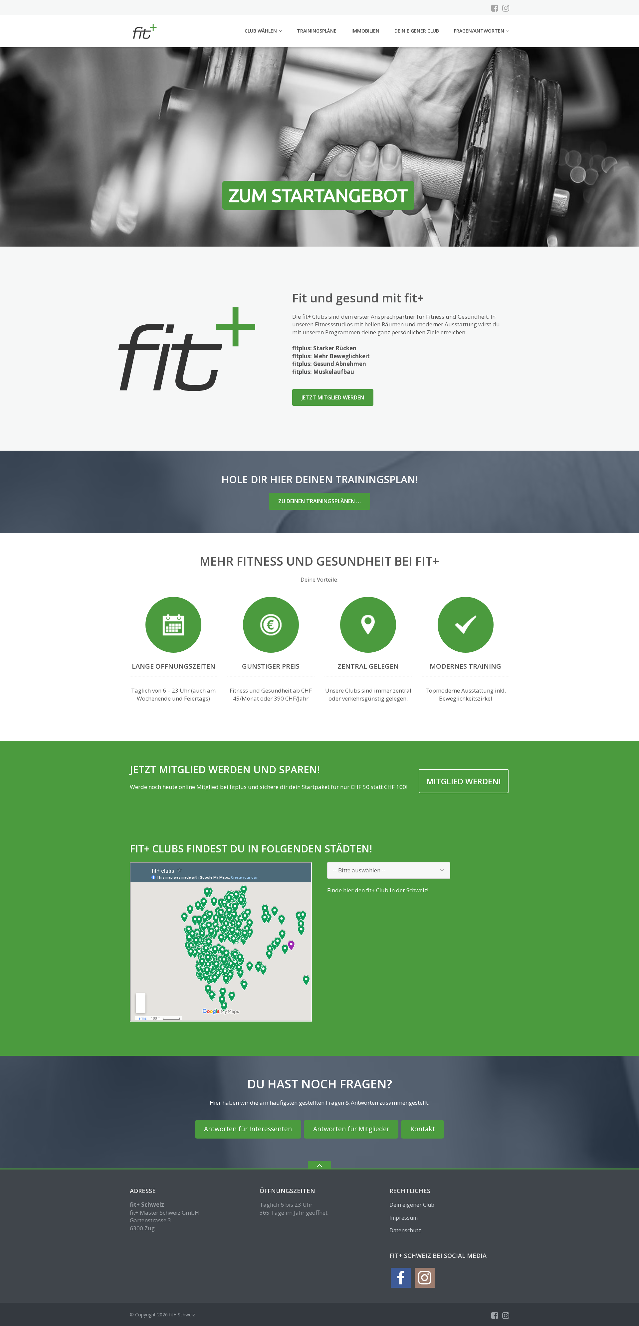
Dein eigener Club (416, 31)
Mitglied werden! (463, 781)
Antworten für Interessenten (248, 1129)
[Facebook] (494, 8)
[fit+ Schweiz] (145, 31)
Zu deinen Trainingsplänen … (319, 501)
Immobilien (365, 31)
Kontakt (422, 1129)
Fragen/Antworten (479, 31)
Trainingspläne (316, 31)
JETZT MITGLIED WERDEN (333, 397)
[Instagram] (505, 8)
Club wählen (261, 31)
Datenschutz (405, 1230)
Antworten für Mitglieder (351, 1129)
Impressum (403, 1217)
